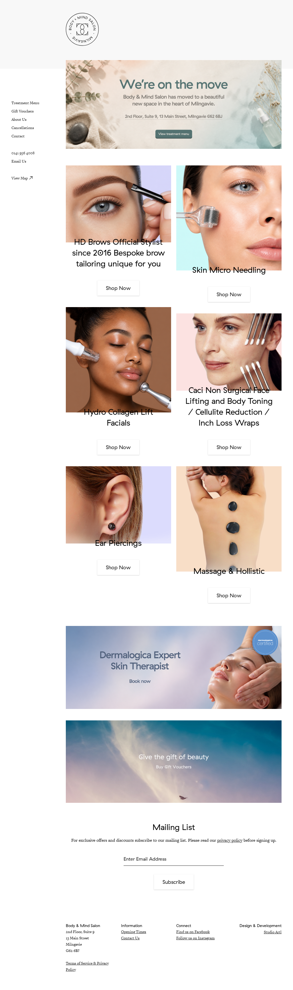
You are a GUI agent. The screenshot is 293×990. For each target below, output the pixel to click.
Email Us (18, 161)
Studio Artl (273, 932)
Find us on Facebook (193, 931)
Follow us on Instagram (195, 938)
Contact (18, 136)
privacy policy (229, 840)
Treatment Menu (25, 103)
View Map (19, 178)
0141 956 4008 (23, 153)
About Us (19, 119)
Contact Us (130, 938)
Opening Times (133, 931)
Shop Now (118, 288)
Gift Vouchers (22, 111)
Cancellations (22, 128)
